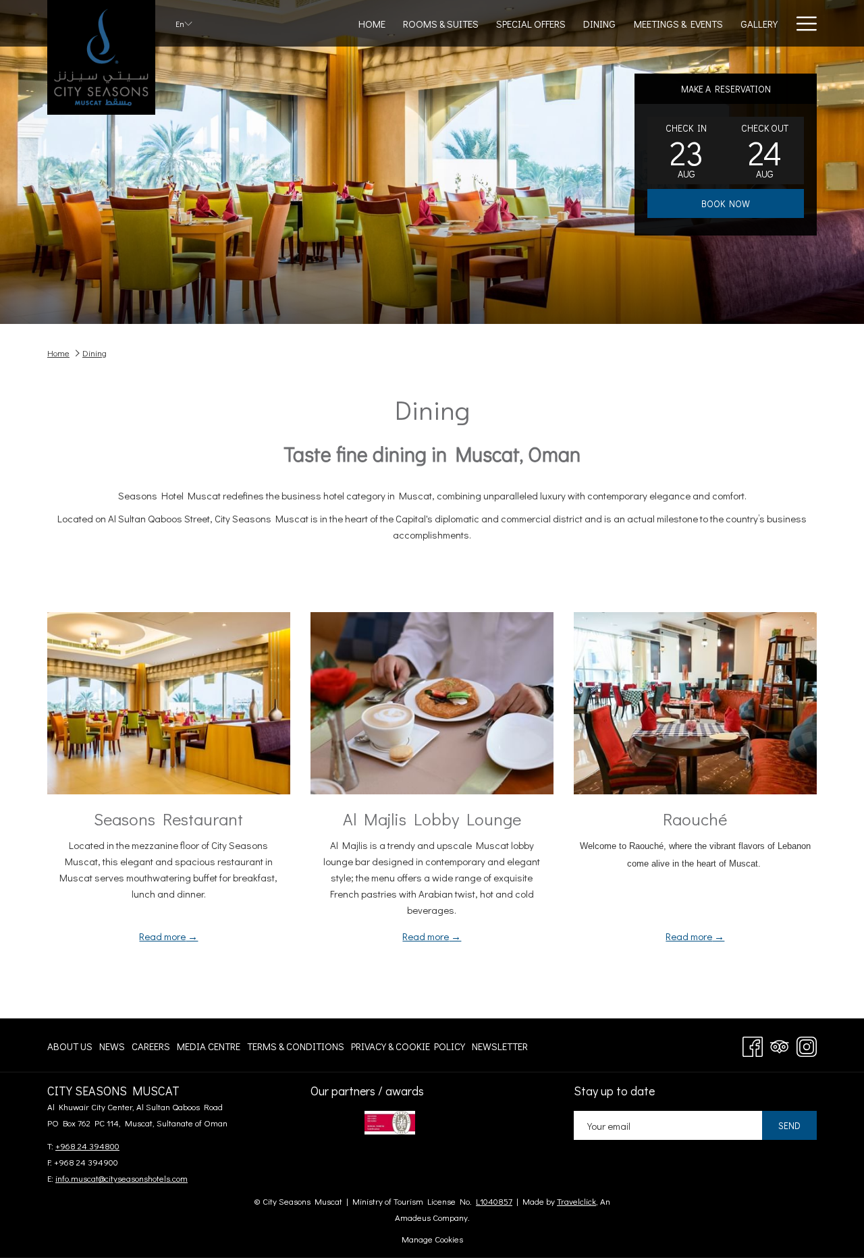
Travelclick (576, 1201)
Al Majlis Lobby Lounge (432, 819)
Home (58, 352)
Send (789, 1125)
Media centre (208, 1049)
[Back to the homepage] (101, 57)
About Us (69, 1049)
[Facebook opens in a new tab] (752, 1044)
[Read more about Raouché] (695, 703)
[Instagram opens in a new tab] (806, 1044)
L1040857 (494, 1201)
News (112, 1049)
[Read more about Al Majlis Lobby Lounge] (432, 703)
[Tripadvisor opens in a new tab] (780, 1044)
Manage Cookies (432, 1239)
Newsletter (500, 1049)
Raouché (695, 819)
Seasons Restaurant (168, 819)
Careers (151, 1049)
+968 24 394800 (87, 1145)
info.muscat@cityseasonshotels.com (121, 1178)
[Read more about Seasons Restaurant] (168, 703)
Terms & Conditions (295, 1049)
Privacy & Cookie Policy (408, 1049)
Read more (162, 936)
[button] (686, 150)
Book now (725, 203)
